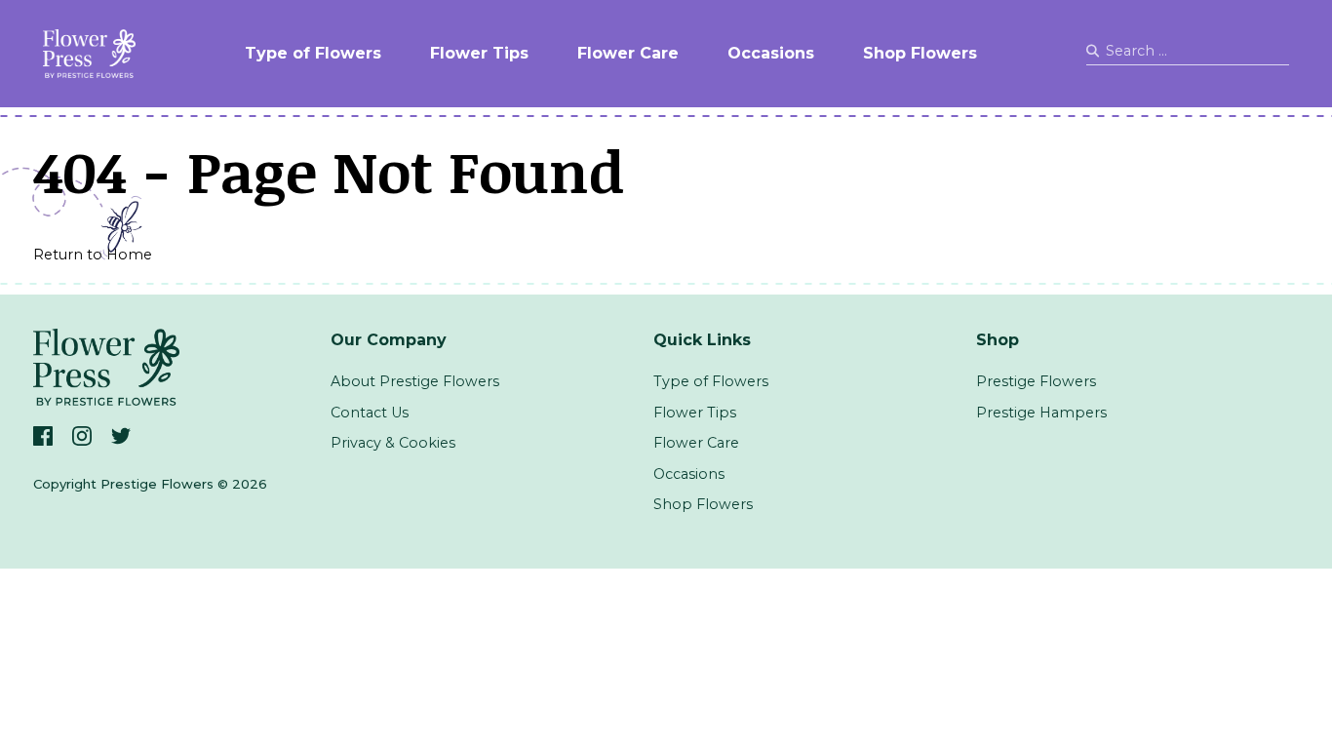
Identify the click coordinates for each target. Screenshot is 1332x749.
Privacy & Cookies (393, 443)
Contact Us (370, 412)
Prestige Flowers (1036, 381)
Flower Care (628, 53)
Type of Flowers (313, 53)
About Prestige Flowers (415, 381)
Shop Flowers (920, 53)
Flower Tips (479, 53)
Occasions (770, 53)
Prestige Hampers (1041, 412)
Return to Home (92, 254)
